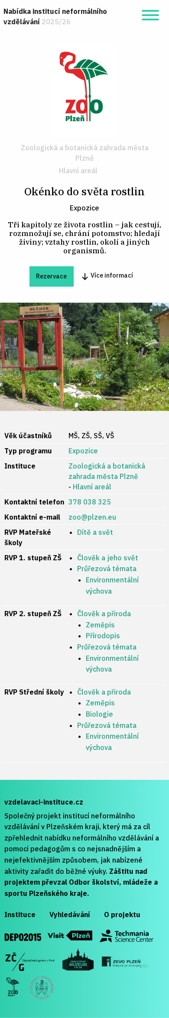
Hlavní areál (78, 170)
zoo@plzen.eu (92, 517)
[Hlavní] (84, 89)
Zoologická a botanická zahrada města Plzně (85, 152)
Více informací (111, 275)
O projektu (122, 914)
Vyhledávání (69, 914)
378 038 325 (89, 502)
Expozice (83, 450)
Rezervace (51, 276)
